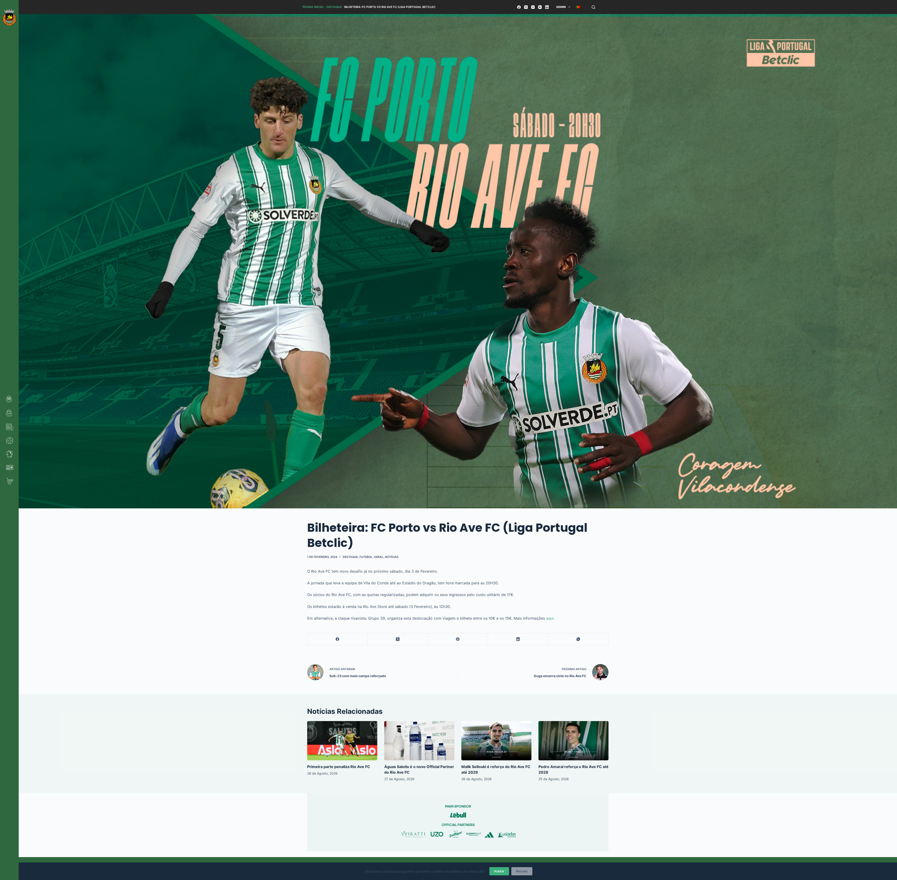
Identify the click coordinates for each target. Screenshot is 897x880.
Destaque (334, 7)
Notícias (392, 557)
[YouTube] (540, 7)
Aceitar (499, 871)
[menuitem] (578, 7)
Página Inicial (313, 7)
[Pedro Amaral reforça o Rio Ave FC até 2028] (573, 741)
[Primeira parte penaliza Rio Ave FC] (342, 741)
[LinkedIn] (547, 7)
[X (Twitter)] (526, 7)
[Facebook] (519, 7)
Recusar (522, 871)
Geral (378, 557)
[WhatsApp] (578, 639)
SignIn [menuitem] (561, 7)
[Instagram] (533, 7)
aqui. (550, 618)
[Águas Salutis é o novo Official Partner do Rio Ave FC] (419, 741)
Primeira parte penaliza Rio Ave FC (338, 766)
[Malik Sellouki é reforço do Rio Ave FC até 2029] (496, 741)
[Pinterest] (458, 639)
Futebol (366, 557)
